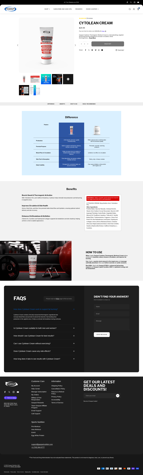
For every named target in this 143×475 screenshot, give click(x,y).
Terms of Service (57, 403)
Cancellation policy (35, 471)
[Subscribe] (117, 395)
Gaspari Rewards (37, 403)
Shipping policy (28, 471)
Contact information (44, 471)
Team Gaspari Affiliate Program (39, 407)
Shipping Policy (56, 386)
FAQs (57, 298)
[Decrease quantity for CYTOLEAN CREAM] (81, 43)
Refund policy (6, 471)
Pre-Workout (35, 426)
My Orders (35, 395)
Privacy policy (13, 471)
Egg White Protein (37, 435)
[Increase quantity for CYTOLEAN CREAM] (88, 43)
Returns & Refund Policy (57, 393)
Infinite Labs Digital (15, 466)
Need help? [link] (121, 50)
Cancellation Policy (58, 389)
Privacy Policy (56, 397)
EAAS (33, 432)
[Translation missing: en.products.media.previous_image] (17, 45)
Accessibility (55, 400)
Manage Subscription (39, 392)
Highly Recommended (89, 104)
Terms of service (20, 471)
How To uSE (73, 104)
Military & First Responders (36, 399)
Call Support (35, 413)
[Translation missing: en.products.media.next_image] (75, 45)
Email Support (36, 411)
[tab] (24, 79)
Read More (92, 38)
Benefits (62, 104)
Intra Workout (36, 429)
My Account (35, 386)
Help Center (35, 389)
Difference (51, 104)
